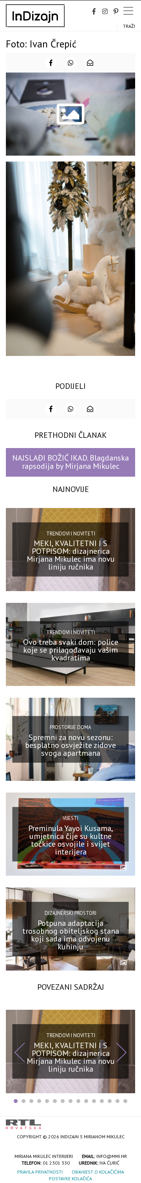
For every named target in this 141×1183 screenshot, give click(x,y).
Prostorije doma (70, 727)
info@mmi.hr (111, 1156)
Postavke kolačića (70, 1178)
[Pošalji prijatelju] (90, 63)
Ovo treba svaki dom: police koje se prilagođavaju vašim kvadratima (70, 650)
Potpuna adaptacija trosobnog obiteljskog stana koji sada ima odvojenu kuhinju (70, 935)
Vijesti (70, 818)
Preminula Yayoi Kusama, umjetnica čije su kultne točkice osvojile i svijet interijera (70, 839)
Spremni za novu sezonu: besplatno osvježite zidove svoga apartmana (70, 745)
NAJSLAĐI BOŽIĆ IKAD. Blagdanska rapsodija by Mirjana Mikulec (70, 462)
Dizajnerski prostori (70, 913)
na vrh (127, 1122)
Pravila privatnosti (40, 1172)
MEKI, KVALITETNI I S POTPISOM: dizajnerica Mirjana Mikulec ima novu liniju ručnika (71, 555)
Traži (129, 26)
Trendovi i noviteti (70, 533)
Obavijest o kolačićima (98, 1172)
